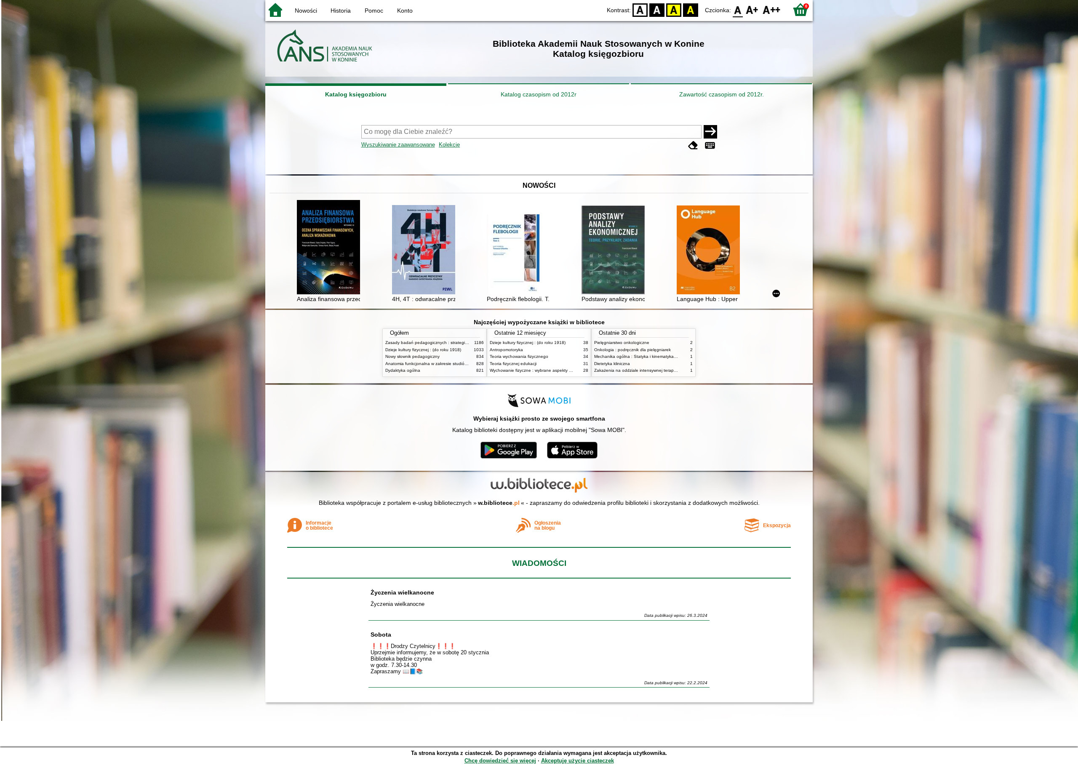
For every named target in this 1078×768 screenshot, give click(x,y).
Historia (341, 10)
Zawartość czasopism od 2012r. (721, 94)
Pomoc (374, 10)
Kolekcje (449, 144)
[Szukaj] (710, 132)
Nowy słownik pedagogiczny (412, 356)
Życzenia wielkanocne (402, 592)
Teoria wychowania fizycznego (519, 356)
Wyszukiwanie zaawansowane (398, 144)
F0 (738, 9)
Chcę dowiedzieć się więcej (500, 760)
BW (656, 9)
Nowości (306, 10)
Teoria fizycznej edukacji (513, 363)
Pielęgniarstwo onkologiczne (621, 342)
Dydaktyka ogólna (402, 370)
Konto (405, 10)
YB (673, 9)
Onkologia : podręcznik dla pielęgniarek (632, 349)
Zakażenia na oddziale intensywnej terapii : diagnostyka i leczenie (658, 370)
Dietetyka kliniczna (612, 363)
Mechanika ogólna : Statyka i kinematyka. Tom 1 (641, 356)
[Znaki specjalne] (710, 145)
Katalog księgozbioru (356, 94)
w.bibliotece (499, 502)
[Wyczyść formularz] (693, 145)
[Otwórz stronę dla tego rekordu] (330, 248)
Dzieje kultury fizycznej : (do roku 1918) (423, 349)
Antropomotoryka (506, 349)
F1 (752, 9)
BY (690, 9)
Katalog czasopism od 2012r (538, 94)
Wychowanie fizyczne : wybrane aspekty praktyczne (540, 370)
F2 (772, 9)
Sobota (381, 634)
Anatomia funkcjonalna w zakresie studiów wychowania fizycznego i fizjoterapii (461, 363)
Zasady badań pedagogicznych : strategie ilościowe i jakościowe (447, 342)
